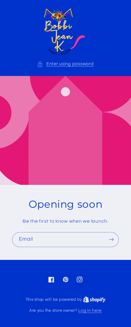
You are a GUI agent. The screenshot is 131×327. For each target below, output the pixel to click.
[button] (65, 64)
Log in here (90, 310)
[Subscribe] (111, 239)
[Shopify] (94, 299)
